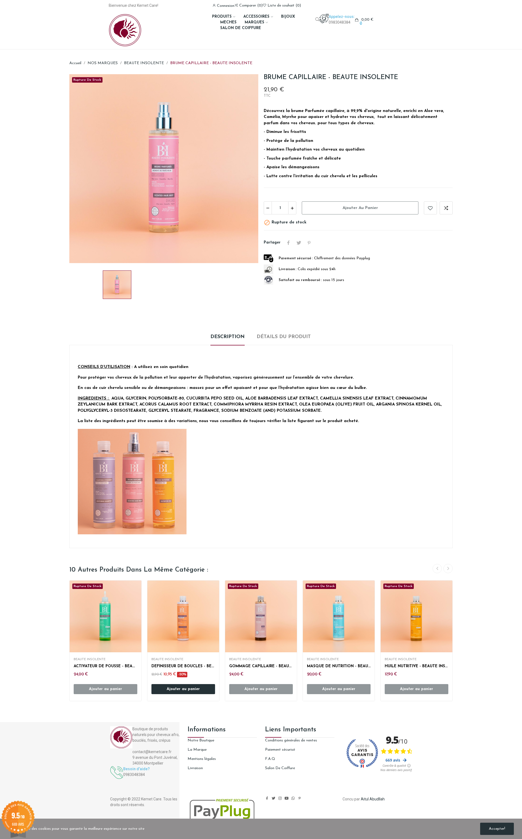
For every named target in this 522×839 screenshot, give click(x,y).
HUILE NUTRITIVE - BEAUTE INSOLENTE (416, 666)
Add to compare (446, 207)
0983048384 (339, 22)
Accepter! (497, 829)
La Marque (197, 750)
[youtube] (286, 798)
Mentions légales (202, 759)
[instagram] (280, 798)
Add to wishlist (430, 207)
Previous (437, 568)
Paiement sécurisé (280, 750)
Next (448, 568)
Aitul (365, 799)
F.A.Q (270, 759)
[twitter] (273, 798)
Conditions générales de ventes (291, 740)
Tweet (299, 243)
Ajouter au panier (360, 208)
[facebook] (267, 798)
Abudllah (377, 799)
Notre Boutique (201, 740)
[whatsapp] (293, 798)
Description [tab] (227, 337)
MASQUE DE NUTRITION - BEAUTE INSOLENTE (339, 666)
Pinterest (309, 243)
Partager (288, 243)
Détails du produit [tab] (284, 337)
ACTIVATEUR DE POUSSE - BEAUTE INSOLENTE (105, 666)
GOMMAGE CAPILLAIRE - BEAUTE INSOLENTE (261, 666)
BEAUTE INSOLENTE (89, 659)
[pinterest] (300, 798)
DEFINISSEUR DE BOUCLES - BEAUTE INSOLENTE (183, 666)
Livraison (195, 768)
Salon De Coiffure (280, 768)
